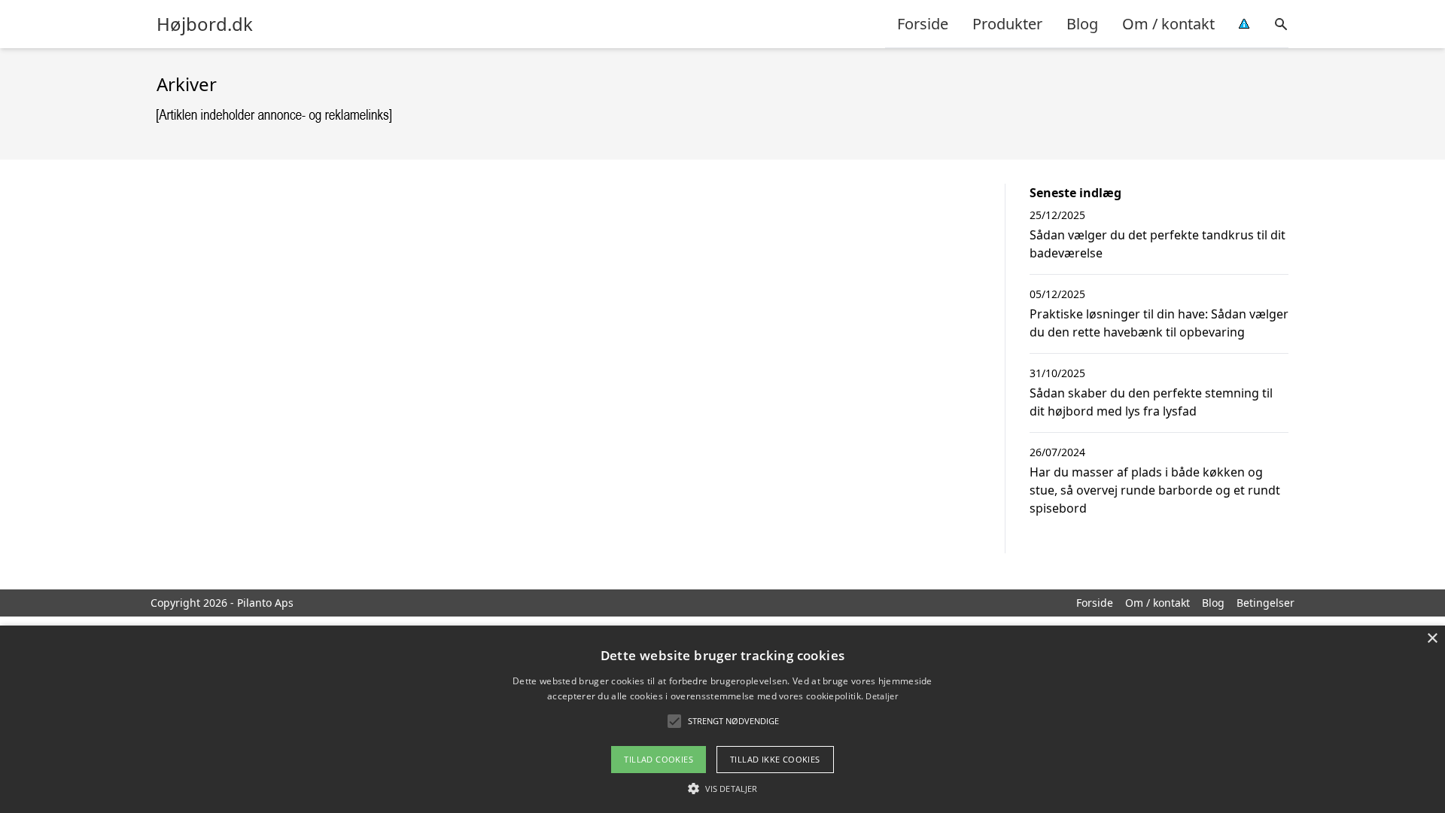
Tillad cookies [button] (658, 759)
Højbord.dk (205, 24)
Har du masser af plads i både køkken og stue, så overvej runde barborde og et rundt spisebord (1155, 490)
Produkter (1007, 24)
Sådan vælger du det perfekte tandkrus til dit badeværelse (1157, 244)
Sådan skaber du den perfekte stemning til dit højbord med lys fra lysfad (1151, 402)
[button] (722, 788)
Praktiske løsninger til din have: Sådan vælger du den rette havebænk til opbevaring (1159, 323)
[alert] (722, 719)
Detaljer (881, 696)
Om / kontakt (1168, 24)
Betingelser (1265, 602)
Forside (922, 24)
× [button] (1431, 638)
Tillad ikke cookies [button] (775, 759)
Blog (1082, 24)
